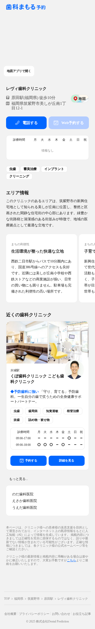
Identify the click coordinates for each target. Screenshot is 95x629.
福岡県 (18, 598)
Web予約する (72, 123)
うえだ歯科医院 (24, 508)
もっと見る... (18, 479)
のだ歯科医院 (22, 494)
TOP (7, 598)
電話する (30, 123)
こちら (71, 560)
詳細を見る (66, 460)
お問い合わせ (61, 614)
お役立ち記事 (82, 614)
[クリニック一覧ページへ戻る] (26, 7)
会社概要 (10, 614)
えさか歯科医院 (24, 501)
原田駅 (48, 598)
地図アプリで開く (19, 71)
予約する (31, 460)
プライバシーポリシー (34, 614)
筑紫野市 (34, 598)
